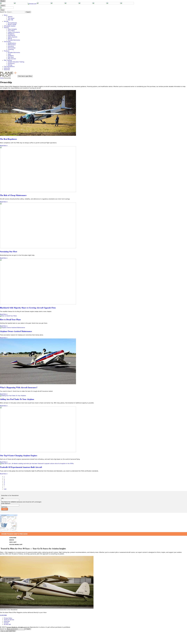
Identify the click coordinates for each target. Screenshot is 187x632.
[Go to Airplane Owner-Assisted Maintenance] (93, 327)
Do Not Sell (7, 624)
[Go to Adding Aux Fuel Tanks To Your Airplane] (93, 395)
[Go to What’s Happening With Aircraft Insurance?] (93, 361)
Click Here (26, 513)
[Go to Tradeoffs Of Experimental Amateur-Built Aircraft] (93, 463)
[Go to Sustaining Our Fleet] (93, 225)
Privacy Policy (8, 618)
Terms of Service (9, 619)
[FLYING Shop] (127, 3)
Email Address (5, 503)
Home (2, 78)
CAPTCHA (4, 507)
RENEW (11, 540)
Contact (6, 623)
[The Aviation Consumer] (86, 3)
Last (5, 489)
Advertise (7, 621)
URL (2, 498)
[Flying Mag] (21, 3)
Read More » (4, 145)
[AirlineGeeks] (44, 3)
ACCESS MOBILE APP (15, 544)
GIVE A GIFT (13, 542)
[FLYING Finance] (99, 3)
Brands (3, 1)
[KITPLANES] (72, 3)
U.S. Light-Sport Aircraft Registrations (11, 513)
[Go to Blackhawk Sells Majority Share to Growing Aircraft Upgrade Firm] (93, 282)
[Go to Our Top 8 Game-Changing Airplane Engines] (93, 429)
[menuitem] (95, 17)
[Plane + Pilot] (7, 3)
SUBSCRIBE (12, 537)
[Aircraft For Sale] (58, 3)
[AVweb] (32, 3)
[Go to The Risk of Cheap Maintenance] (93, 169)
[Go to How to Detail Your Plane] (93, 316)
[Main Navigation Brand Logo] (7, 8)
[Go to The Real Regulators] (93, 113)
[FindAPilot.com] (113, 3)
